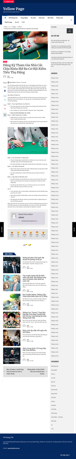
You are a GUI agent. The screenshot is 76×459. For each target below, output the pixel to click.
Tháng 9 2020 (54, 309)
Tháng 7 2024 (54, 160)
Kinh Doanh (54, 389)
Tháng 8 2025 (54, 113)
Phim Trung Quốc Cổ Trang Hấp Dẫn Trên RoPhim (34, 349)
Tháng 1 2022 (54, 266)
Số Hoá (53, 401)
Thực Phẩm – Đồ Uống (57, 417)
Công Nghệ (24, 18)
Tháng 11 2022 (54, 238)
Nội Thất (50, 18)
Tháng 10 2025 (55, 105)
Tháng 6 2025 (54, 121)
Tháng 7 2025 (54, 117)
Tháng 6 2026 (54, 78)
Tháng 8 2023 (54, 203)
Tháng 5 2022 (54, 250)
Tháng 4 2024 (54, 172)
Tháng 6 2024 (54, 164)
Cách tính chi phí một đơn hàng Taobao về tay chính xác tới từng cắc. (62, 58)
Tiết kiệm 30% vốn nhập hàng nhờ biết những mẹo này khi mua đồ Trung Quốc (61, 46)
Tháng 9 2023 (54, 199)
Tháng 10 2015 (54, 356)
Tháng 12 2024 (55, 144)
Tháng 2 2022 (54, 262)
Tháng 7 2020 (54, 316)
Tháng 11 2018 (54, 344)
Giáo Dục (42, 18)
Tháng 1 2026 (54, 93)
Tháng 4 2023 (54, 219)
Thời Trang (8, 22)
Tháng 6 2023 (54, 211)
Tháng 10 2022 (55, 242)
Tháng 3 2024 (54, 175)
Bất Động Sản (13, 18)
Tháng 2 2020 (54, 336)
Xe (52, 425)
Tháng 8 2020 (54, 313)
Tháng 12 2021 (54, 269)
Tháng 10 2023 (55, 195)
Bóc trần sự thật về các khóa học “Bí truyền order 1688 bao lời (60, 41)
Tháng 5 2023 (54, 215)
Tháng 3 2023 (54, 222)
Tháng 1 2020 (54, 340)
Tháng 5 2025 (54, 125)
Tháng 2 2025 (54, 136)
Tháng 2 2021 (54, 289)
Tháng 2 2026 (54, 89)
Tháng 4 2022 (54, 254)
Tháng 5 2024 (54, 168)
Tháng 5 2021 (54, 285)
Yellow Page (13, 9)
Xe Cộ (17, 22)
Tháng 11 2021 (54, 273)
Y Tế (23, 22)
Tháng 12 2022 (54, 234)
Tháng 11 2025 (54, 101)
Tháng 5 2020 (54, 324)
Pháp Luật (59, 18)
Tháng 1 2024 (54, 183)
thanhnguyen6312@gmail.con (29, 221)
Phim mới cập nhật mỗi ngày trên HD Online (35, 331)
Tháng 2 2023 (54, 226)
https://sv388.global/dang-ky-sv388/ (20, 112)
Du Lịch (33, 18)
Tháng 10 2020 (55, 305)
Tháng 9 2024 (54, 156)
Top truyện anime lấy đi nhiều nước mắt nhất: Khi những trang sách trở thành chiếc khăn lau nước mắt (34, 278)
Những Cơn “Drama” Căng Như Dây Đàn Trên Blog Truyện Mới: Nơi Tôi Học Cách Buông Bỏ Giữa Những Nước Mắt (34, 315)
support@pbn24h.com (14, 448)
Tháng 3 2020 (54, 332)
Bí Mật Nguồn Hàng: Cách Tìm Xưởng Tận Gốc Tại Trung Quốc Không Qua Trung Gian (62, 64)
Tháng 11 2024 (54, 148)
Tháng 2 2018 (54, 348)
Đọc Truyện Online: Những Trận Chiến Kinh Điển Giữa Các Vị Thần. (35, 295)
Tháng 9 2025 (54, 109)
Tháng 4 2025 (54, 129)
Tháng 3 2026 (54, 85)
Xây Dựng (53, 421)
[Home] (5, 18)
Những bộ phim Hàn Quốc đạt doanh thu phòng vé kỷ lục (33, 258)
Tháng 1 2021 (54, 293)
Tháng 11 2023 (54, 191)
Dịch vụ (53, 374)
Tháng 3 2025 (54, 132)
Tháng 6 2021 (54, 281)
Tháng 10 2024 (55, 152)
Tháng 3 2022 (54, 258)
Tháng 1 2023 (54, 230)
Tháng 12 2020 (55, 297)
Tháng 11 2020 (54, 301)
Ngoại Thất (54, 393)
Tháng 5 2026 (54, 82)
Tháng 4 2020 (54, 328)
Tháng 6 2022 (54, 246)
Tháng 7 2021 (54, 277)
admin (8, 76)
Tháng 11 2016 (54, 352)
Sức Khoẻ (53, 405)
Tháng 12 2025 (54, 97)
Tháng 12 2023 (54, 187)
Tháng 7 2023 (54, 207)
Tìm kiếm (54, 27)
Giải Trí (53, 382)
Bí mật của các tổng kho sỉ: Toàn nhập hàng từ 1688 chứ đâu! (61, 52)
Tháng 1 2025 (54, 140)
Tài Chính (53, 409)
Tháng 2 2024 (54, 179)
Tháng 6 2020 (54, 320)
